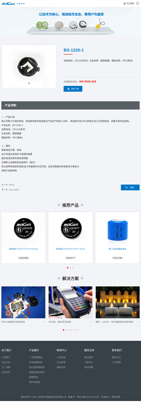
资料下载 (75, 89)
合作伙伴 (5, 372)
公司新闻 (61, 357)
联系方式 (116, 357)
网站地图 (116, 397)
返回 (132, 187)
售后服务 (88, 357)
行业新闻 (61, 362)
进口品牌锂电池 (36, 367)
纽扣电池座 (34, 382)
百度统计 (106, 397)
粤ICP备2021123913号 (88, 397)
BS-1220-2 (14, 190)
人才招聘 (116, 362)
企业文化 (5, 362)
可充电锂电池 (35, 362)
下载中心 (88, 362)
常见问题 (88, 367)
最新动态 (61, 367)
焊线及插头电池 (36, 372)
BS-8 (12, 185)
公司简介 (5, 357)
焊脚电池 (33, 377)
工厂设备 (5, 367)
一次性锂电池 (35, 357)
